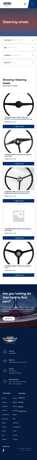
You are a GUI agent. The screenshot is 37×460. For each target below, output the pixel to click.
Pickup (15, 414)
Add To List (19, 126)
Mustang (15, 410)
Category (7, 55)
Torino (15, 431)
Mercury (15, 406)
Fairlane (4, 427)
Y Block (15, 439)
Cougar (4, 402)
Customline (5, 414)
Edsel (3, 423)
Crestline (5, 406)
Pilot (14, 419)
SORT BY (7, 62)
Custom (4, 410)
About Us (21, 398)
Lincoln (15, 398)
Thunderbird (16, 427)
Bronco (4, 398)
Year (5, 47)
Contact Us (9, 318)
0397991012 (12, 353)
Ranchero (16, 423)
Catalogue (21, 393)
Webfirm (29, 450)
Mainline (15, 402)
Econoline (5, 419)
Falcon (4, 431)
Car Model (7, 40)
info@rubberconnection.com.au (18, 362)
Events (20, 407)
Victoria (15, 435)
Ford (3, 435)
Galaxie (4, 439)
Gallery (20, 402)
